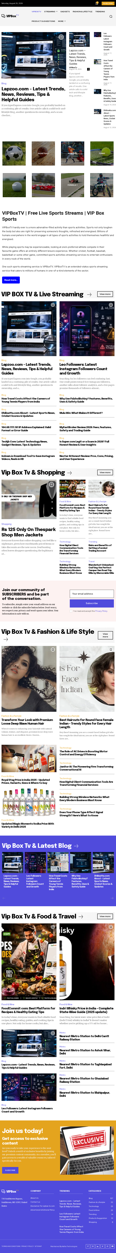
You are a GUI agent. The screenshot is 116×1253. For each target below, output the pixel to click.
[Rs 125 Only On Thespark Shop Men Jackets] (29, 499)
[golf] (14, 185)
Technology (65, 541)
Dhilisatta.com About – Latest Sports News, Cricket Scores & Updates (103, 881)
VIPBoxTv (73, 67)
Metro (63, 1032)
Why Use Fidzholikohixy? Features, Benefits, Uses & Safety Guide (80, 881)
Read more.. (11, 280)
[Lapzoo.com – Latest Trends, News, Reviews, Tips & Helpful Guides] (34, 55)
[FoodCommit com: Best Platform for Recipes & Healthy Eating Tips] (72, 489)
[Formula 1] (72, 185)
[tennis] (102, 153)
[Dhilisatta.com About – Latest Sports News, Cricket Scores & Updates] (97, 111)
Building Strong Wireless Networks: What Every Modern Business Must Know (71, 569)
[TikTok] (103, 1246)
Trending (93, 541)
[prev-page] (4, 898)
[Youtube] (112, 1246)
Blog (4, 83)
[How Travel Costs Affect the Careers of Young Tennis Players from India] (97, 61)
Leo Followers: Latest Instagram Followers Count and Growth (108, 41)
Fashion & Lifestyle (97, 501)
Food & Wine (65, 501)
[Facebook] (88, 1246)
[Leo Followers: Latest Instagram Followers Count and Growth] (97, 34)
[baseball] (72, 153)
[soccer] (14, 153)
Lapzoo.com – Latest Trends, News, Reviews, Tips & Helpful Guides (33, 94)
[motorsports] (43, 185)
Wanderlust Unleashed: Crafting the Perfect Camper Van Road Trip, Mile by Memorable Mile (101, 569)
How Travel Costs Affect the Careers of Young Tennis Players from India (72, 1229)
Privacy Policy (101, 611)
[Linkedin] (98, 1246)
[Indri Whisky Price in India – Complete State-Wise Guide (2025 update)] (87, 961)
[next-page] (112, 898)
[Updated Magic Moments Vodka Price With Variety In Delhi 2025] (29, 802)
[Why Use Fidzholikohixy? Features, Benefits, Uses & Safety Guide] (97, 91)
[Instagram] (93, 1246)
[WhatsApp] (107, 1246)
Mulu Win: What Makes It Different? (81, 413)
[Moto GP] (101, 185)
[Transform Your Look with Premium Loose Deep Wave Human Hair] (29, 679)
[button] (110, 16)
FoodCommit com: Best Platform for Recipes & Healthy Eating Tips (72, 508)
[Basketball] (43, 153)
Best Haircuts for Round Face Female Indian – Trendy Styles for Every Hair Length (86, 724)
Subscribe (92, 603)
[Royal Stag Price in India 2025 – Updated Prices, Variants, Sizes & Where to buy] (29, 758)
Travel (92, 561)
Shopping (6, 524)
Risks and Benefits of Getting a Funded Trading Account (100, 548)
